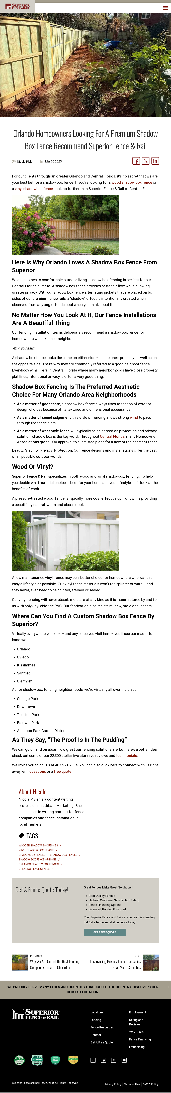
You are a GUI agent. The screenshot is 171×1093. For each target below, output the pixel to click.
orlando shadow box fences (39, 864)
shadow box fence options (38, 859)
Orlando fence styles (34, 868)
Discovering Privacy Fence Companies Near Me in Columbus (115, 964)
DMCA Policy (150, 1084)
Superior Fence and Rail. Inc (28, 1082)
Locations (97, 1012)
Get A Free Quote (102, 1042)
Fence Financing (140, 1039)
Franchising (137, 1047)
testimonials (126, 756)
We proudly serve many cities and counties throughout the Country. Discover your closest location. (88, 989)
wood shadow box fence (132, 182)
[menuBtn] (165, 7)
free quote (62, 771)
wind (134, 417)
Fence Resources (102, 1027)
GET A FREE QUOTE (105, 932)
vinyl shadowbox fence (34, 189)
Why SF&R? (136, 1032)
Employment (137, 1012)
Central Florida (112, 436)
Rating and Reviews (136, 1022)
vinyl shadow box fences (37, 850)
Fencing (96, 1020)
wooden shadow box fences (39, 845)
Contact (96, 1035)
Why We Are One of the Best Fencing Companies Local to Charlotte (54, 964)
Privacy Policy (113, 1084)
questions (37, 771)
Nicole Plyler (25, 161)
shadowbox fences (32, 854)
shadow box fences (64, 854)
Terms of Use (132, 1084)
